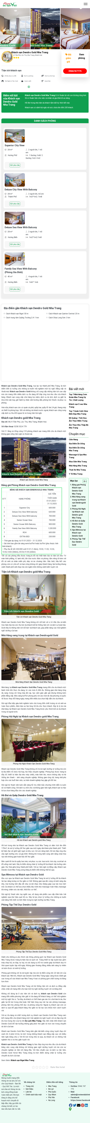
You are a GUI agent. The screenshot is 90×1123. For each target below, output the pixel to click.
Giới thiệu (29, 1089)
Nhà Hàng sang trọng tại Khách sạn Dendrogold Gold (79, 501)
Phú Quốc (52, 1092)
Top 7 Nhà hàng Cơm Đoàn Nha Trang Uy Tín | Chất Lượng (78, 397)
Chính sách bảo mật (34, 1095)
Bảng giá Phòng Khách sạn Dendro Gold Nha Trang (79, 489)
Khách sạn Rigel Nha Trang (22, 1060)
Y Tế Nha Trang (75, 474)
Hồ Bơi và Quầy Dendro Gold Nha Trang (78, 524)
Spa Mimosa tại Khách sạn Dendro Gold (79, 533)
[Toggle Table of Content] (83, 481)
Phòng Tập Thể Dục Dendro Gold (78, 542)
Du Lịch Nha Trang (33, 1021)
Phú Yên (51, 1097)
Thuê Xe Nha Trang (77, 470)
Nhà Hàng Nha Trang (78, 466)
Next (85, 28)
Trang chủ (30, 1086)
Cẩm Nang (73, 439)
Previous (5, 28)
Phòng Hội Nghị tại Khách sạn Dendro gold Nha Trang (79, 513)
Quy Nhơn (52, 1095)
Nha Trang (52, 1086)
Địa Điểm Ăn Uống (77, 444)
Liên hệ (29, 1092)
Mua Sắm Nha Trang (78, 461)
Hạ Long (51, 1100)
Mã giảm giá (68, 58)
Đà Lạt (51, 1089)
